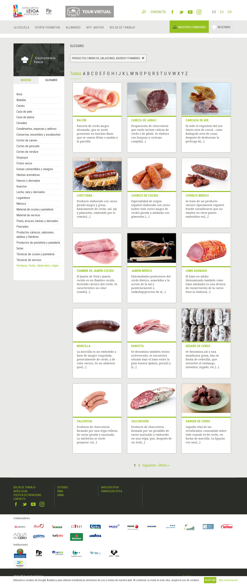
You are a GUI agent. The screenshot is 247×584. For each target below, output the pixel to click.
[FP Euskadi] (39, 553)
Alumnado (73, 27)
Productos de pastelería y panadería (38, 242)
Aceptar (210, 580)
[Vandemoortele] (151, 526)
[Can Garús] (189, 526)
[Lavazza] (95, 535)
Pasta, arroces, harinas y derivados (37, 221)
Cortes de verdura (27, 152)
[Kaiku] (95, 526)
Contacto (19, 498)
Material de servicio (28, 215)
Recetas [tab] (26, 80)
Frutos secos (24, 163)
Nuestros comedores (192, 27)
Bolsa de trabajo (122, 27)
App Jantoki (95, 27)
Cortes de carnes (26, 140)
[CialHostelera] (76, 526)
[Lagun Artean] (170, 526)
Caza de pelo (24, 111)
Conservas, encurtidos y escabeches (38, 134)
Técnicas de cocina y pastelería (35, 254)
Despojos (22, 157)
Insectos (21, 186)
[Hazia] (39, 526)
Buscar (144, 11)
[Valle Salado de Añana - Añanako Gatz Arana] (208, 526)
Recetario (224, 27)
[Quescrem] (39, 536)
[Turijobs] (57, 535)
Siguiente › (149, 465)
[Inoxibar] (227, 526)
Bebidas (21, 100)
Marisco (21, 203)
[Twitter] (181, 12)
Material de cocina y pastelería (34, 209)
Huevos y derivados (28, 181)
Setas (19, 248)
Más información (228, 580)
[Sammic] (20, 526)
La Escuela (21, 27)
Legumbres (23, 198)
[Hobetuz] (76, 553)
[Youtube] (190, 12)
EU (222, 12)
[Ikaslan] (95, 553)
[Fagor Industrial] (133, 526)
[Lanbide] (57, 553)
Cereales (21, 123)
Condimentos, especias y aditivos (36, 129)
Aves (19, 94)
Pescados (22, 226)
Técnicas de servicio (28, 260)
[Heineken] (57, 526)
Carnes (20, 106)
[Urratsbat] (20, 564)
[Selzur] (114, 526)
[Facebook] (172, 12)
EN (230, 12)
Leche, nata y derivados (30, 192)
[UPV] (114, 553)
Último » (163, 465)
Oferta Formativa (47, 27)
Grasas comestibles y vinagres (34, 169)
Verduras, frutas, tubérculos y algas (37, 265)
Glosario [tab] (51, 80)
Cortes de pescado (28, 146)
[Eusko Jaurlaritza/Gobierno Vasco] (20, 553)
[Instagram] (199, 12)
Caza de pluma (25, 117)
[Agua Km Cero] (20, 536)
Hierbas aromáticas (28, 175)
